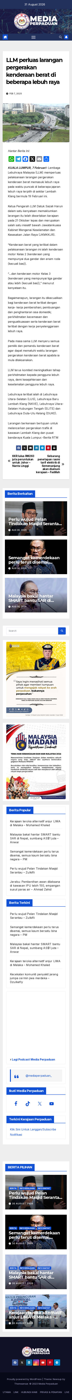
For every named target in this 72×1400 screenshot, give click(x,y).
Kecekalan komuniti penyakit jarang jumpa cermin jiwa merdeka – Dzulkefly (34, 978)
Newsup (57, 1379)
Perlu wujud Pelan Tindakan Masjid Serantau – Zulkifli (35, 524)
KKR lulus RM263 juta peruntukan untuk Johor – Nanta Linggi (23, 461)
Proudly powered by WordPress (24, 1379)
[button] (60, 37)
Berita (13, 1188)
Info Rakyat (44, 1188)
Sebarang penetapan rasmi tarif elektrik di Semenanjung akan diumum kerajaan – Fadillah (48, 464)
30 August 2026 (22, 1203)
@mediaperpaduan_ (39, 1075)
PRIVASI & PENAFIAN (51, 1392)
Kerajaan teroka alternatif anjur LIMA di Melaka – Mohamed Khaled (35, 1317)
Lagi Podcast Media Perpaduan (33, 1059)
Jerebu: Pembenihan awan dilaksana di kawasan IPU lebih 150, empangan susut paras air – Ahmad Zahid (35, 885)
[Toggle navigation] (33, 37)
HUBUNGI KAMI (29, 1392)
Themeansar (21, 1383)
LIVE (67, 1392)
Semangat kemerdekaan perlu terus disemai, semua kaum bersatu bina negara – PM (34, 855)
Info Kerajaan (27, 1188)
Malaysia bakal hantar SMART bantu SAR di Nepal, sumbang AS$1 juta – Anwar (35, 838)
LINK (16, 1392)
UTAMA (7, 1392)
